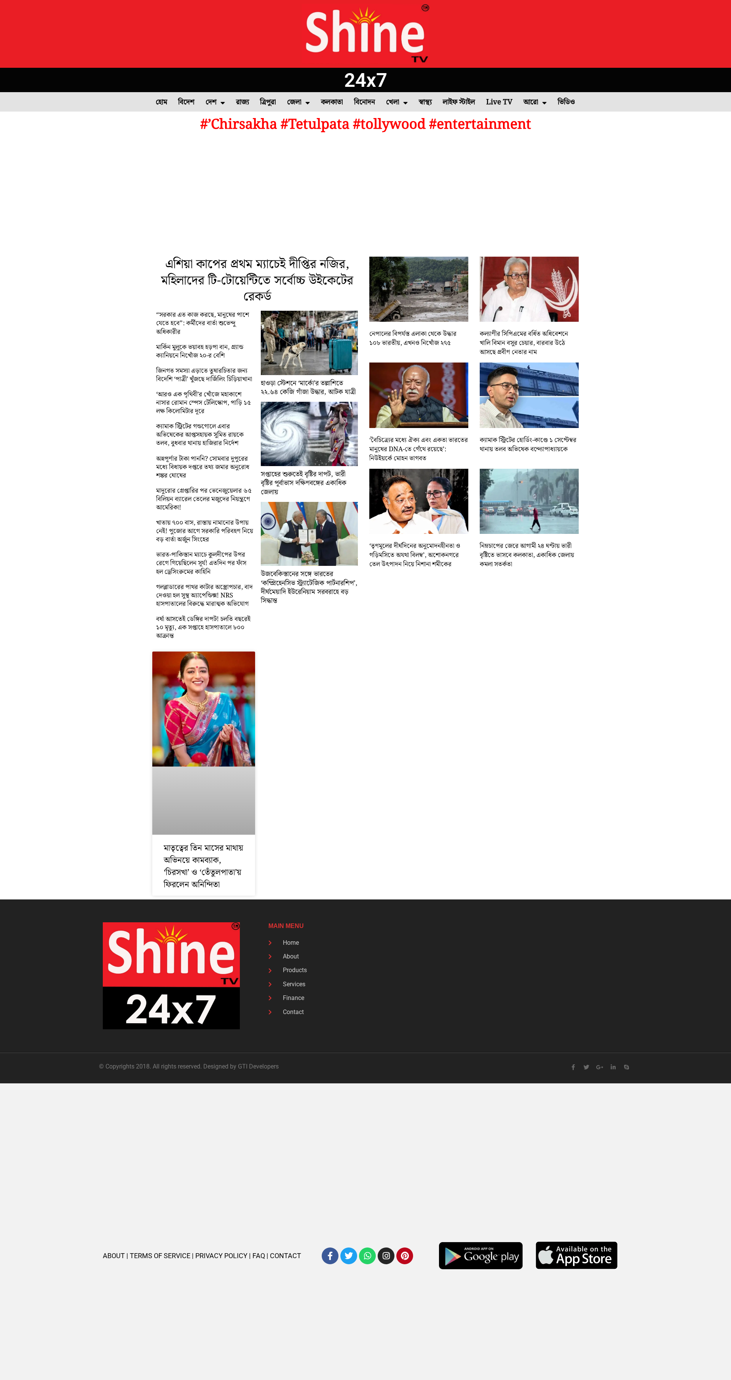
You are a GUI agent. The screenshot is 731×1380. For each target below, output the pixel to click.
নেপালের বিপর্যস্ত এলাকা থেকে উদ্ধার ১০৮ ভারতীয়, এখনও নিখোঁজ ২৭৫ (412, 338)
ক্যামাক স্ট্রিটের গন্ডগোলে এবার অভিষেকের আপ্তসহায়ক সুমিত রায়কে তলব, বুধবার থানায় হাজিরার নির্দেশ (200, 435)
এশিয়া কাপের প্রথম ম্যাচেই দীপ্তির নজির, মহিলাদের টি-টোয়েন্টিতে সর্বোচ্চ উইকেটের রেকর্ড (257, 280)
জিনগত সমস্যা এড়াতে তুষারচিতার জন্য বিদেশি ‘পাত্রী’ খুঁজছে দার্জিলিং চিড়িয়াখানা (204, 375)
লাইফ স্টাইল (459, 102)
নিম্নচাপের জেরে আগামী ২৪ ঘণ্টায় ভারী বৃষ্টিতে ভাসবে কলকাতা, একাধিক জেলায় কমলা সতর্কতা (527, 555)
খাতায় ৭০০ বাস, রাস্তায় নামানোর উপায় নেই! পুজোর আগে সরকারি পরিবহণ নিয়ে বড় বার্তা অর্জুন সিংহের (204, 531)
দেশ (211, 102)
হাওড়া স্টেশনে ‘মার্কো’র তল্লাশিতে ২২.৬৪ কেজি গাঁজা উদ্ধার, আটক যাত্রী (308, 388)
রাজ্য (242, 102)
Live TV (499, 102)
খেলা (392, 102)
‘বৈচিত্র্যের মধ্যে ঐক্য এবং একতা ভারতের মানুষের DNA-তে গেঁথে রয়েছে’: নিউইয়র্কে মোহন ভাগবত (418, 449)
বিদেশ (186, 102)
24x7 (365, 80)
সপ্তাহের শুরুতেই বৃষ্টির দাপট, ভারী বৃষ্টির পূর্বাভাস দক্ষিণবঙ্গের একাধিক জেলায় (303, 483)
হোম (161, 102)
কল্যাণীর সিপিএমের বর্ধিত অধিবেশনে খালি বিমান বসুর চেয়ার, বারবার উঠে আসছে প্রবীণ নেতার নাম (524, 343)
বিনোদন (364, 102)
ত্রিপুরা (268, 102)
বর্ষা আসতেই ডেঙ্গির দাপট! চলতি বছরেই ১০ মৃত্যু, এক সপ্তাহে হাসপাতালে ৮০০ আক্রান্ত (203, 627)
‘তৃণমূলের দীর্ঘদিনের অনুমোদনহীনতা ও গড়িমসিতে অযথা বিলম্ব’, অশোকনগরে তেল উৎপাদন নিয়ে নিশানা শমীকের (414, 555)
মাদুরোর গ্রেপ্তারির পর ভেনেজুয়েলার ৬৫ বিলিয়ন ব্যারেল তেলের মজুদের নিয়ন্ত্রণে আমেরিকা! (204, 499)
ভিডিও (566, 102)
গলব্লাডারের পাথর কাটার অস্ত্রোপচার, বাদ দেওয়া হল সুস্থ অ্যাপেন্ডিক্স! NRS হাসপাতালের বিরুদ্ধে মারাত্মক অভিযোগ (204, 595)
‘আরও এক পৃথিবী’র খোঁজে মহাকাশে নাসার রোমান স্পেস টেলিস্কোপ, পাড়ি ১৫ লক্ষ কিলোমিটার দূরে (203, 403)
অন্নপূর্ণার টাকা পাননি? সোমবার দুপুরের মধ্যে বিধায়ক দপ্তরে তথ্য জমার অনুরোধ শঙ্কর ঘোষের (202, 467)
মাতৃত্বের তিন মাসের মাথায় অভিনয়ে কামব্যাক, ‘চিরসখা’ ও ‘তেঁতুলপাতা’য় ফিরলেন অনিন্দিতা (203, 866)
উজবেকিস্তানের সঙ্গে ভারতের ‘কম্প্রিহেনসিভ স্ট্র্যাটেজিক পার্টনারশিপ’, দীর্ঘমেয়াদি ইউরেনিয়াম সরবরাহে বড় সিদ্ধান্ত (309, 587)
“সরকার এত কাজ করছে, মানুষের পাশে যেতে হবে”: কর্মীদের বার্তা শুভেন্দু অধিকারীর (202, 323)
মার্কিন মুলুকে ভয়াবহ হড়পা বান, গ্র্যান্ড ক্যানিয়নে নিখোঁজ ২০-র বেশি (199, 351)
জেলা (294, 102)
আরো (531, 102)
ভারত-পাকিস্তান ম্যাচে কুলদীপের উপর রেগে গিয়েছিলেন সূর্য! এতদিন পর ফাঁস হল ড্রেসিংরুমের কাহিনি (201, 563)
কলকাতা (332, 102)
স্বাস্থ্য (425, 102)
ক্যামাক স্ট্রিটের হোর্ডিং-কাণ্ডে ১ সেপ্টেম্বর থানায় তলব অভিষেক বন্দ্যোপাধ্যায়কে (528, 445)
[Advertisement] (365, 195)
